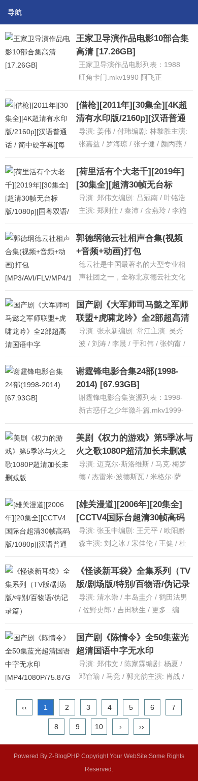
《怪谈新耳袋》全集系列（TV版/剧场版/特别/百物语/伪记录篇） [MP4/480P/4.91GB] (133, 584)
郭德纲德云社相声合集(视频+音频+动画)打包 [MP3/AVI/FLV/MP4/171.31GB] (135, 251)
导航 (15, 12)
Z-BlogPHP (64, 756)
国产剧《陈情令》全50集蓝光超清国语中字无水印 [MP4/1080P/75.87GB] (132, 651)
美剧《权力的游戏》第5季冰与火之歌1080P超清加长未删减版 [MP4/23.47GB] (134, 451)
